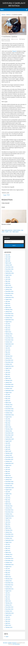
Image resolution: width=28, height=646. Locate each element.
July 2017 (7, 467)
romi (10, 231)
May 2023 (7, 327)
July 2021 (7, 370)
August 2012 (8, 566)
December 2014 (9, 510)
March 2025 (8, 285)
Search (14, 245)
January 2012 (8, 580)
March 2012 (8, 576)
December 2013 (9, 534)
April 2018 (7, 449)
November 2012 (9, 560)
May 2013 (7, 548)
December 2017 (9, 457)
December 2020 (9, 384)
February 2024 (8, 309)
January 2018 (8, 455)
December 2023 (9, 313)
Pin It (8, 195)
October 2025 (8, 271)
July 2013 (7, 544)
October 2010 (8, 611)
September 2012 (9, 564)
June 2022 (7, 350)
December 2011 (9, 582)
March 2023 (8, 331)
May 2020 (7, 398)
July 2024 (7, 301)
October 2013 (8, 538)
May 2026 (7, 259)
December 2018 (9, 433)
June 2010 (7, 619)
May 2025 (7, 281)
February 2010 (8, 627)
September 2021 (9, 366)
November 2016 (9, 483)
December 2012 (9, 558)
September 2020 (9, 390)
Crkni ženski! (5, 203)
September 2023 (9, 319)
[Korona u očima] (14, 216)
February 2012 (8, 578)
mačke (7, 231)
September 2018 (9, 439)
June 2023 (7, 325)
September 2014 (9, 516)
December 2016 (9, 481)
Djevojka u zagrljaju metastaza (10, 642)
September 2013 (9, 540)
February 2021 (8, 380)
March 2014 (8, 528)
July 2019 (7, 418)
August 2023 (8, 321)
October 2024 (8, 295)
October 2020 (8, 388)
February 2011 (8, 603)
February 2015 (8, 505)
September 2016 (9, 487)
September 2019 (9, 414)
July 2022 (7, 348)
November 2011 (9, 584)
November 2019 (9, 410)
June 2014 (7, 522)
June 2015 (7, 497)
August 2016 (8, 489)
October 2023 (8, 317)
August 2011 (8, 590)
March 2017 (8, 475)
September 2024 (9, 297)
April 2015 (7, 501)
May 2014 (7, 524)
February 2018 (8, 453)
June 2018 (7, 445)
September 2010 (9, 613)
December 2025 (9, 267)
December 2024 (9, 291)
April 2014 (7, 526)
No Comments (6, 40)
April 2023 (7, 329)
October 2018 (8, 437)
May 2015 (7, 499)
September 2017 (9, 463)
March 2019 (8, 427)
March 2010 (8, 625)
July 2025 (7, 277)
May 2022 (7, 352)
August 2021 (8, 368)
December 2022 (9, 338)
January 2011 (8, 605)
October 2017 (8, 461)
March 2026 (8, 263)
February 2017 (8, 477)
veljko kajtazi (15, 231)
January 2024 (8, 311)
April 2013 (7, 550)
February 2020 (8, 404)
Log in (6, 636)
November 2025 (9, 269)
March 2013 (8, 552)
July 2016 (7, 491)
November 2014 (9, 512)
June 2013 (7, 546)
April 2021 (7, 376)
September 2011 (9, 588)
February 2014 (8, 530)
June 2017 (7, 469)
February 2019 (8, 429)
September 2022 (9, 344)
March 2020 (8, 402)
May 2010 (7, 621)
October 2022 (8, 342)
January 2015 (8, 508)
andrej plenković (8, 230)
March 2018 (8, 451)
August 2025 (8, 275)
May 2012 (7, 572)
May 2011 (7, 597)
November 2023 (9, 315)
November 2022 (9, 340)
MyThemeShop (16, 644)
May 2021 (7, 374)
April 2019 (7, 425)
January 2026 (8, 265)
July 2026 (7, 255)
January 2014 (8, 532)
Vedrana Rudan (6, 39)
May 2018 (7, 447)
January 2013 (8, 556)
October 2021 (8, 364)
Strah (3, 207)
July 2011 (7, 593)
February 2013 (8, 554)
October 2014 (8, 514)
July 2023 (7, 323)
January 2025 (8, 289)
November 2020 (9, 386)
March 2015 (8, 503)
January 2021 (8, 382)
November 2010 (9, 609)
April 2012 (7, 574)
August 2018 (8, 441)
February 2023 (8, 333)
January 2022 (8, 358)
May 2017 (7, 471)
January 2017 (8, 479)
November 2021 (9, 362)
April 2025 (7, 283)
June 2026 (7, 257)
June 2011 (7, 595)
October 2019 (8, 412)
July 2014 (7, 520)
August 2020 (8, 392)
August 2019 (8, 416)
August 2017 (8, 465)
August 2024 (8, 299)
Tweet (4, 195)
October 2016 (8, 485)
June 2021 (7, 372)
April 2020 (7, 400)
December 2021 (9, 360)
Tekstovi (23, 39)
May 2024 (7, 303)
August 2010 (8, 615)
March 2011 (8, 601)
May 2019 (7, 423)
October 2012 (8, 562)
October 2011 (8, 586)
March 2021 (8, 378)
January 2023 (8, 335)
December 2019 (9, 408)
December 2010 (9, 607)
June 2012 (7, 570)
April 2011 (7, 599)
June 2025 (7, 279)
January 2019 (8, 431)
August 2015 (8, 493)
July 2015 (7, 495)
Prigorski (14, 51)
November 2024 (9, 293)
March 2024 (8, 307)
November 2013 (9, 536)
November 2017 (9, 459)
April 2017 (7, 473)
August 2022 (8, 346)
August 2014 (8, 518)
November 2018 (9, 435)
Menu (2, 9)
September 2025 (9, 273)
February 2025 (8, 287)
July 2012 (7, 568)
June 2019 (7, 420)
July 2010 (7, 617)
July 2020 (7, 394)
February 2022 (8, 356)
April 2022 (7, 354)
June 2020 (7, 396)
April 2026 (7, 261)
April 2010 (7, 623)
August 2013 (8, 542)
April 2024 (7, 305)
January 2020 (8, 406)
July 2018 (7, 443)
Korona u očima (6, 224)
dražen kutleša (16, 230)
